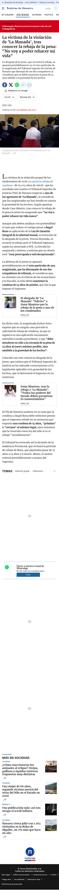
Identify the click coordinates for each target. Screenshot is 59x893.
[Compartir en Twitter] (10, 85)
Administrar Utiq (34, 879)
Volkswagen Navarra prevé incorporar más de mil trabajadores (26, 27)
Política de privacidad (21, 875)
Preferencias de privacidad (12, 884)
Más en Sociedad (16, 758)
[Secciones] (3, 8)
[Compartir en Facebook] (4, 85)
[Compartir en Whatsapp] (17, 85)
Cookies (54, 875)
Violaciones (38, 471)
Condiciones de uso (40, 875)
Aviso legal (6, 875)
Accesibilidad (19, 879)
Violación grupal (22, 471)
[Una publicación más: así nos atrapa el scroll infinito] (51, 809)
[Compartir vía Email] (29, 85)
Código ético (6, 879)
